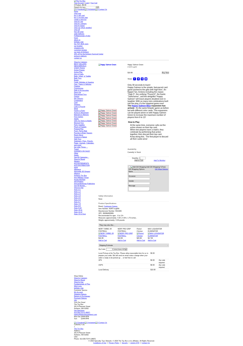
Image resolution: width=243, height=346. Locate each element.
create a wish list (80, 20)
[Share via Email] (146, 79)
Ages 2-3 (77, 194)
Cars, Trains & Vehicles (82, 84)
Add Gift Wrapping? (156, 167)
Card (75, 103)
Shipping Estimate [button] (133, 245)
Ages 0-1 (77, 190)
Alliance (77, 173)
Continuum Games (110, 206)
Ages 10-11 (78, 210)
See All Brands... (80, 186)
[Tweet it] (138, 79)
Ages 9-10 (78, 208)
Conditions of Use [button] (99, 343)
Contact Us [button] (146, 343)
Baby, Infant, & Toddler (82, 76)
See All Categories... (81, 157)
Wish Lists (78, 286)
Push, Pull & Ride (80, 131)
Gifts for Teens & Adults (83, 121)
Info (75, 300)
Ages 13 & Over (80, 214)
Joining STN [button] (134, 343)
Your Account (79, 3)
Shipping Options (80, 294)
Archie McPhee (79, 180)
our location (78, 46)
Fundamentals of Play (82, 284)
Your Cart (93, 3)
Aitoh (76, 167)
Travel (76, 149)
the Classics (78, 98)
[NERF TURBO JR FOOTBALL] (108, 236)
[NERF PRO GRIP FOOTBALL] (127, 236)
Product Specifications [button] (107, 203)
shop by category (80, 24)
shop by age (78, 22)
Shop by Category (80, 62)
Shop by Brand (79, 159)
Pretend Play (79, 129)
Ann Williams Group (81, 178)
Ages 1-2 (77, 192)
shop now (77, 13)
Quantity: (135, 158)
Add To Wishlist (159, 160)
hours (76, 38)
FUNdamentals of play (82, 36)
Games (76, 96)
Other (76, 153)
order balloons (79, 34)
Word (76, 109)
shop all (77, 30)
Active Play (78, 72)
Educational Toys (80, 94)
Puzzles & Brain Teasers (83, 133)
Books (76, 80)
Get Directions (79, 310)
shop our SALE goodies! (83, 28)
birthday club (78, 42)
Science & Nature (80, 137)
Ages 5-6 (77, 200)
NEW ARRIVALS (80, 66)
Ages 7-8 (77, 204)
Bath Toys (78, 78)
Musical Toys (79, 123)
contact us (78, 58)
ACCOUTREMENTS (81, 163)
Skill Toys (77, 139)
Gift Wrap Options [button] (161, 169)
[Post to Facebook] (134, 79)
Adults (76, 119)
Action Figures (79, 70)
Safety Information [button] (105, 196)
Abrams (77, 161)
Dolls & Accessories (81, 90)
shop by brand (79, 26)
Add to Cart (102, 240)
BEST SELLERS (80, 64)
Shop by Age (78, 188)
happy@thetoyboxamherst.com (85, 314)
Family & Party (79, 111)
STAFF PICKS (79, 68)
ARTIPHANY (79, 182)
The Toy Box (78, 329)
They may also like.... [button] (133, 225)
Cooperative (78, 100)
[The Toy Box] (79, 1)
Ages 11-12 (78, 212)
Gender (131, 181)
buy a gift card (79, 15)
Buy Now (165, 73)
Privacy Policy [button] (114, 343)
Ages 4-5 (77, 198)
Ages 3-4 (77, 196)
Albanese (77, 169)
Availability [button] (132, 149)
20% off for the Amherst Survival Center (88, 54)
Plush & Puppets (80, 127)
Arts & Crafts (79, 74)
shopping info (79, 48)
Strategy (77, 105)
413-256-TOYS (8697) (82, 312)
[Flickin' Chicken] (142, 236)
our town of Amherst (81, 52)
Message (131, 186)
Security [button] (125, 343)
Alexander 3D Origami (82, 171)
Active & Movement (81, 113)
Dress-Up (77, 92)
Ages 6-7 (77, 202)
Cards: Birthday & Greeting (84, 82)
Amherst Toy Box (80, 175)
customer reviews (80, 50)
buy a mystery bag (81, 17)
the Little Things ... (81, 147)
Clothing (77, 86)
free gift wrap (79, 32)
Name (130, 171)
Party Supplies (79, 125)
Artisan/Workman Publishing (84, 184)
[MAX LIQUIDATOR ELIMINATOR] (158, 236)
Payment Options (80, 298)
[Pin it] (142, 79)
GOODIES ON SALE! (82, 151)
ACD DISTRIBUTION (82, 165)
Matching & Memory (81, 115)
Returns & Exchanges (82, 296)
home (76, 11)
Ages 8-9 (77, 206)
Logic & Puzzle (79, 107)
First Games (78, 117)
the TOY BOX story (81, 44)
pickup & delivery (80, 56)
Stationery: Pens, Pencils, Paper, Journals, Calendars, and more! (84, 143)
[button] (120, 86)
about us (77, 40)
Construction (78, 88)
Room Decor (78, 135)
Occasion (131, 176)
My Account (78, 292)
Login (87, 3)
